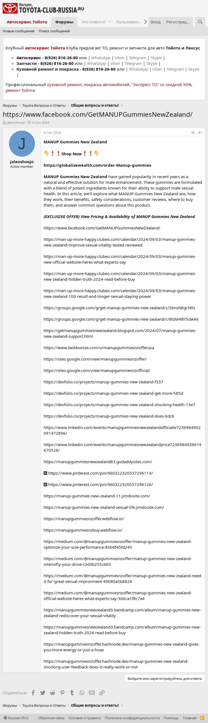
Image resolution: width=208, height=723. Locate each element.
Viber (120, 57)
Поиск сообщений (54, 31)
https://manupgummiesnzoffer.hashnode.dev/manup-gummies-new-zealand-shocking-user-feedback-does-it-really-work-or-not (116, 664)
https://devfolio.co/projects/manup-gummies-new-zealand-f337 (103, 381)
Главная (189, 717)
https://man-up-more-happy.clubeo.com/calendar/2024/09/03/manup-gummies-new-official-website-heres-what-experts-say (120, 259)
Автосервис (29, 57)
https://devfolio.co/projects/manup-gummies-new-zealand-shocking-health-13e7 (119, 404)
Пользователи (130, 21)
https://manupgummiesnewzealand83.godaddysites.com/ (98, 461)
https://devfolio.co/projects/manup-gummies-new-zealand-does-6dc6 (109, 416)
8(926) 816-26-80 (61, 57)
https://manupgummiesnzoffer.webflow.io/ (84, 518)
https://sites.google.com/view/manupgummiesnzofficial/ (97, 370)
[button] (109, 22)
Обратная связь (51, 717)
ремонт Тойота (20, 90)
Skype (157, 57)
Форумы (64, 21)
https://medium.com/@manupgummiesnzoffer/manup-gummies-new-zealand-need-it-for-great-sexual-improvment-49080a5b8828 (123, 578)
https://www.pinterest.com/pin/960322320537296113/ (100, 473)
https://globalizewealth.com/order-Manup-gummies (97, 165)
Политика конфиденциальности (132, 717)
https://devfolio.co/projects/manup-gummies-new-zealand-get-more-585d (113, 393)
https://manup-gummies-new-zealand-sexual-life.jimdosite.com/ (104, 507)
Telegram (138, 57)
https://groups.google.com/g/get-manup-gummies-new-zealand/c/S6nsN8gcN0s (119, 307)
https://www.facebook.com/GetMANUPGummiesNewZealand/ (102, 228)
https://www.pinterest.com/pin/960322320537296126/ (100, 484)
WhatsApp (101, 57)
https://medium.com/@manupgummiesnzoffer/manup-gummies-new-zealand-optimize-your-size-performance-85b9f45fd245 (118, 544)
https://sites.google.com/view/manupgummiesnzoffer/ (95, 359)
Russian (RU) (17, 717)
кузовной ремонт (64, 84)
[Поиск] (200, 22)
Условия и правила (85, 717)
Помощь (171, 717)
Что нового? (94, 21)
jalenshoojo (15, 122)
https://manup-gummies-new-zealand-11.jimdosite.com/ (97, 495)
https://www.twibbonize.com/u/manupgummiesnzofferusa (99, 347)
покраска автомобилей (106, 84)
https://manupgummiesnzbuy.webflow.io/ (83, 530)
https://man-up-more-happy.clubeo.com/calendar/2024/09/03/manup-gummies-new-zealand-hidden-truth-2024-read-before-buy (120, 276)
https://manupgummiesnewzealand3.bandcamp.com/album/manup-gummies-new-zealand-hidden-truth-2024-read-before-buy (122, 629)
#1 (200, 132)
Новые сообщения (18, 31)
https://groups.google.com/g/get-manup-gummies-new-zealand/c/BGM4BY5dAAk (121, 319)
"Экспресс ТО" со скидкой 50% (161, 84)
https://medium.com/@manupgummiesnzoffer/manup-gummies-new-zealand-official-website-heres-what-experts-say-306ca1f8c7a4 (118, 595)
